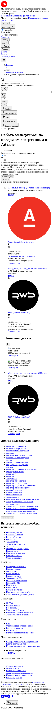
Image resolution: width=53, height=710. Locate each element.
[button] (4, 52)
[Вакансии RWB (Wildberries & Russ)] (29, 295)
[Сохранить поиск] (3, 95)
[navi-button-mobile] (3, 60)
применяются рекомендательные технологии (22, 683)
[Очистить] (4, 89)
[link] (5, 45)
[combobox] (13, 83)
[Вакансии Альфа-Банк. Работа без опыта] (29, 219)
